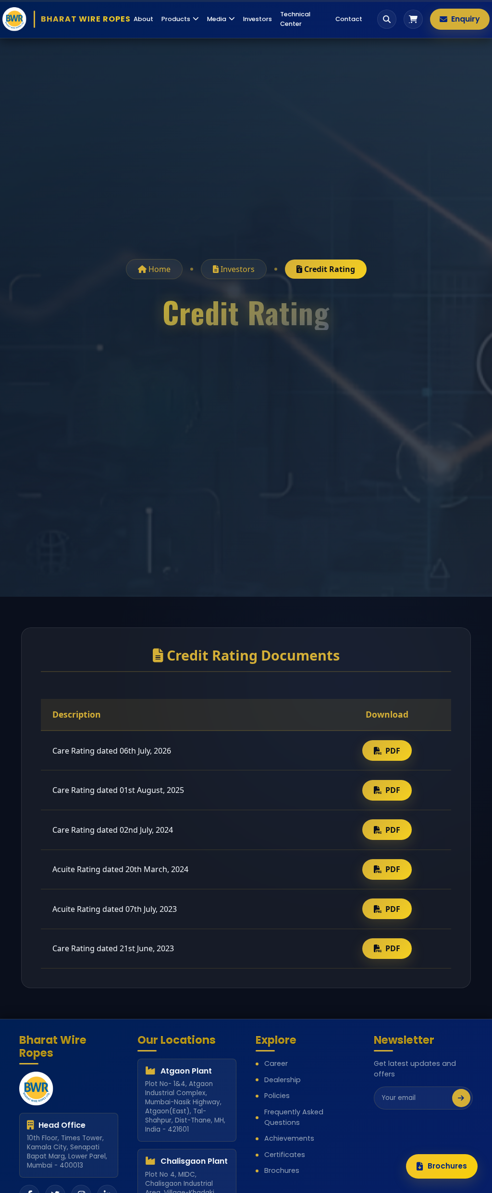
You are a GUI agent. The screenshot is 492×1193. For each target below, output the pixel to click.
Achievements (289, 1138)
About (143, 19)
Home (159, 269)
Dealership (282, 1080)
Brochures (281, 1170)
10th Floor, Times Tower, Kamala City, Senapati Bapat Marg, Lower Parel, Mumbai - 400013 (67, 1152)
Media (216, 19)
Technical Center (295, 18)
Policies (277, 1095)
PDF (392, 750)
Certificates (284, 1154)
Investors (257, 19)
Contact (348, 19)
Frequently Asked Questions (293, 1117)
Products (175, 19)
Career (276, 1063)
